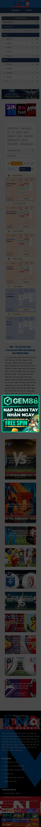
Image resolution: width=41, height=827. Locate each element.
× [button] (36, 398)
